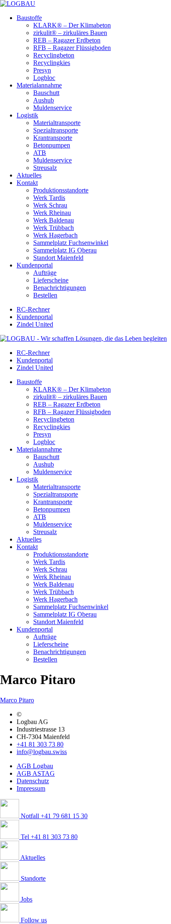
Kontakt (27, 182)
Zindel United (35, 324)
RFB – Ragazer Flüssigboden (72, 47)
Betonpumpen (51, 145)
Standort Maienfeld (58, 257)
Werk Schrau (50, 205)
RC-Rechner (33, 309)
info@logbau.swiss (42, 751)
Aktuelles (29, 175)
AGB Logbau (35, 765)
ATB (39, 152)
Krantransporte (52, 137)
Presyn (42, 70)
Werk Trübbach (53, 227)
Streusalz (45, 167)
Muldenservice (52, 107)
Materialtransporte (57, 122)
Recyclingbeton (53, 55)
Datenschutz (33, 780)
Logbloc (44, 77)
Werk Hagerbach (55, 235)
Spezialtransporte (55, 130)
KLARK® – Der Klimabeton (72, 25)
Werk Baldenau (53, 220)
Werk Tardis (49, 197)
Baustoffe (29, 17)
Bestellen (45, 295)
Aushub (43, 100)
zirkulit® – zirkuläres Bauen (70, 32)
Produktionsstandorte (60, 190)
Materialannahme (39, 85)
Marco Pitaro (17, 700)
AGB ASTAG (36, 773)
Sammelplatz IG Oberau (65, 250)
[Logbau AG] (17, 3)
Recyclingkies (51, 62)
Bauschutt (46, 92)
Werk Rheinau (52, 212)
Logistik (27, 115)
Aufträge (44, 272)
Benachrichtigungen (59, 287)
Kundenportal (35, 265)
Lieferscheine (50, 280)
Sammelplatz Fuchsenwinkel (70, 242)
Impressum (31, 788)
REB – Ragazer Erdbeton (66, 40)
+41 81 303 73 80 (40, 744)
